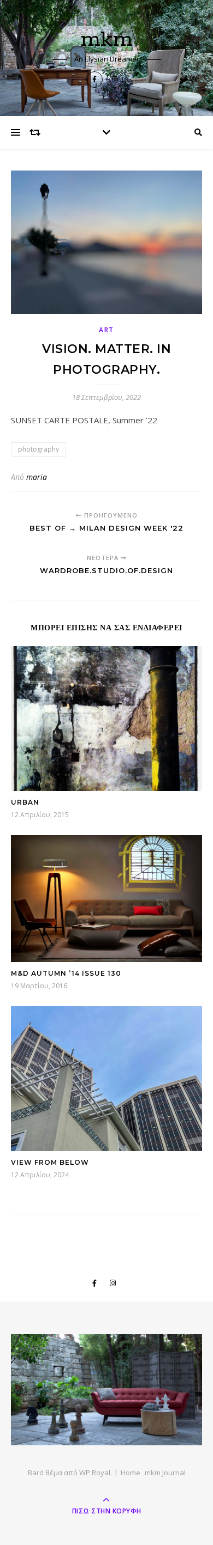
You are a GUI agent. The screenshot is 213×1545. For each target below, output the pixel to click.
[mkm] (106, 1389)
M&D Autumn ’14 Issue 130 (66, 973)
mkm (107, 39)
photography (38, 449)
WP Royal (94, 1472)
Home (130, 1472)
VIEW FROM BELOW (50, 1162)
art (106, 329)
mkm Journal (165, 1472)
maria (36, 477)
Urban (25, 802)
